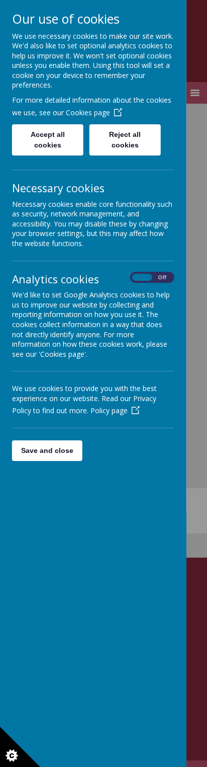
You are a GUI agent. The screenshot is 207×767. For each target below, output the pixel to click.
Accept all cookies (48, 139)
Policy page (109, 410)
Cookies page (88, 112)
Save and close (47, 450)
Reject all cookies (125, 139)
